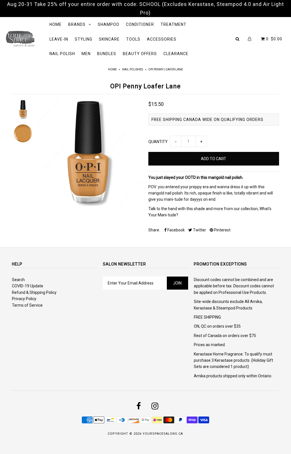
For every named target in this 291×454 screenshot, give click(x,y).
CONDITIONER (140, 24)
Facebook (176, 230)
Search (18, 279)
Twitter (199, 230)
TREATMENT (173, 24)
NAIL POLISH (62, 53)
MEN (86, 53)
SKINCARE (109, 39)
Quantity (158, 141)
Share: (154, 230)
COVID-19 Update (27, 286)
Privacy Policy (24, 298)
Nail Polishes (132, 69)
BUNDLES (106, 53)
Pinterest (221, 230)
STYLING (83, 39)
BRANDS (77, 24)
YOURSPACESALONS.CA (163, 434)
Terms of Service (27, 305)
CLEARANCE (175, 53)
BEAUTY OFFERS (140, 53)
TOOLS (133, 39)
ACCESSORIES (161, 39)
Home (112, 69)
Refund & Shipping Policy (34, 292)
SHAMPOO (108, 24)
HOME (55, 24)
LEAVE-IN (58, 39)
